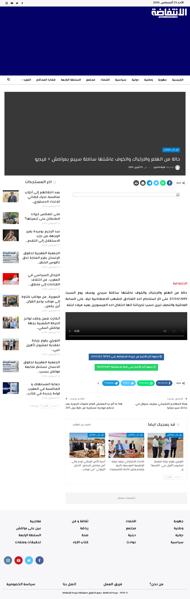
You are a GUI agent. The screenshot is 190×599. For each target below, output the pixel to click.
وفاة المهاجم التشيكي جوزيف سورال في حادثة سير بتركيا (161, 406)
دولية (135, 80)
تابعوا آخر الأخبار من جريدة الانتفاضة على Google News (125, 357)
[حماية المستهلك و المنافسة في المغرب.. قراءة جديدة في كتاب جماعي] (11, 388)
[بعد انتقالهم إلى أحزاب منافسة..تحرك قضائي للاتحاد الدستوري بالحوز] (11, 196)
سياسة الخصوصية (20, 584)
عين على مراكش (171, 150)
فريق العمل (113, 584)
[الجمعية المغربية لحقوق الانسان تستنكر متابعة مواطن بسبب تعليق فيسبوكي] (11, 366)
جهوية (162, 80)
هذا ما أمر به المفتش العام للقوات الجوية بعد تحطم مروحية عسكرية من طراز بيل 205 (93, 406)
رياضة (84, 528)
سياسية (120, 80)
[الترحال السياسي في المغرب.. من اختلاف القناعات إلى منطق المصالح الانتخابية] (11, 279)
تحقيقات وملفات (28, 542)
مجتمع (90, 80)
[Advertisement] (95, 48)
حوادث (131, 542)
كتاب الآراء (81, 542)
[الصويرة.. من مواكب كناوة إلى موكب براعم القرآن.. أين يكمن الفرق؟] (11, 301)
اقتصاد (105, 80)
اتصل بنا (69, 584)
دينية (132, 535)
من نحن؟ (156, 584)
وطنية (148, 80)
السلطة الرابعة (71, 80)
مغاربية (35, 521)
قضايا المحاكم (45, 80)
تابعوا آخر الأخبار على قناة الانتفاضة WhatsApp (125, 367)
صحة (85, 535)
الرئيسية (177, 80)
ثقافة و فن (80, 521)
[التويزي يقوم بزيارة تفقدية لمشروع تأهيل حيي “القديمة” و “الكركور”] (165, 445)
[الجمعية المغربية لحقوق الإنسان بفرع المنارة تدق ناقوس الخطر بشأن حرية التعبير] (11, 257)
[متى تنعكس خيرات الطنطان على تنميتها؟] (11, 218)
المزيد (27, 80)
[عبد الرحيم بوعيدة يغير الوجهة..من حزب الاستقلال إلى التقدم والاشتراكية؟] (11, 235)
